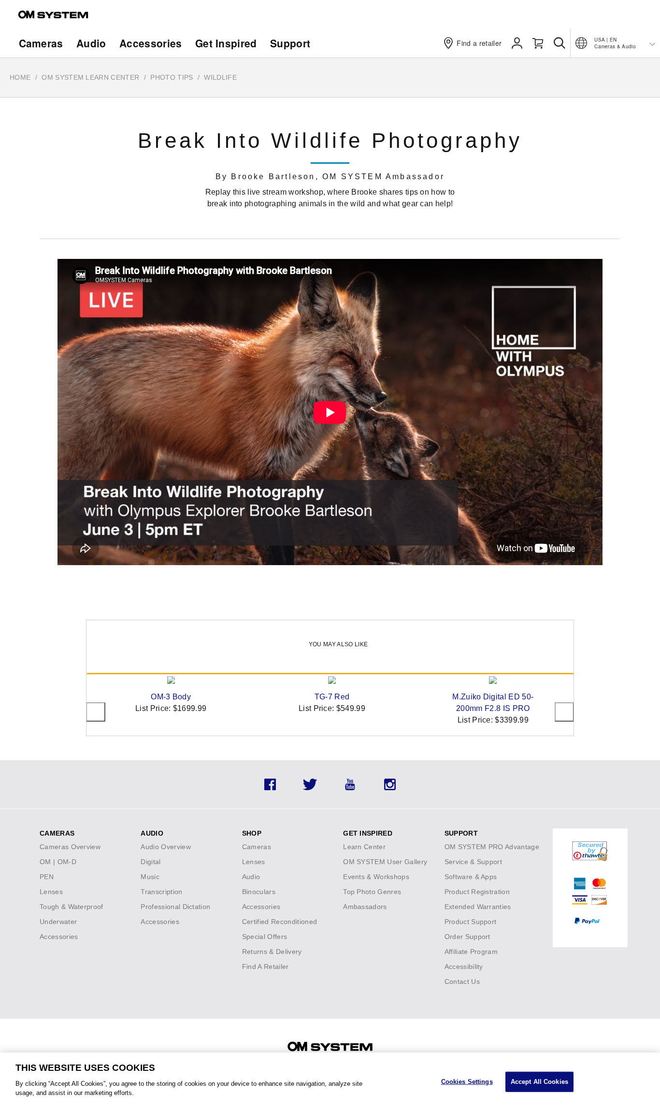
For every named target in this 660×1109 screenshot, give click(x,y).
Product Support (471, 921)
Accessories (150, 43)
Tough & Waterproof (71, 906)
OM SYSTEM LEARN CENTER (90, 77)
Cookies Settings (467, 1081)
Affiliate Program (471, 951)
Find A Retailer (265, 966)
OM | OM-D (58, 862)
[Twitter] (310, 787)
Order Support (467, 936)
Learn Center (364, 847)
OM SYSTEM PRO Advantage (492, 847)
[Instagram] (390, 787)
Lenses (51, 892)
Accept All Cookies (539, 1081)
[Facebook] (270, 787)
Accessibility (464, 966)
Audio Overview (165, 847)
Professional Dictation (175, 906)
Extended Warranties (478, 906)
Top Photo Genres (372, 892)
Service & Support (473, 862)
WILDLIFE (220, 77)
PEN (47, 877)
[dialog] (330, 1080)
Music (150, 877)
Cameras (41, 43)
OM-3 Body (171, 697)
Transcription (161, 892)
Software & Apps (471, 877)
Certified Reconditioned (279, 921)
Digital (150, 862)
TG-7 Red (332, 697)
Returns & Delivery (272, 951)
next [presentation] (564, 712)
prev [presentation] (95, 712)
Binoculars (258, 892)
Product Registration (477, 892)
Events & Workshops (376, 877)
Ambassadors (365, 906)
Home (20, 77)
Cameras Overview (70, 847)
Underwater (58, 921)
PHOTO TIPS (171, 77)
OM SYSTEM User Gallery (385, 862)
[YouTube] (350, 787)
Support (290, 43)
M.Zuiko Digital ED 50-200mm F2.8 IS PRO (492, 702)
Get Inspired (226, 43)
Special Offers (264, 936)
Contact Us (462, 981)
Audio (91, 43)
